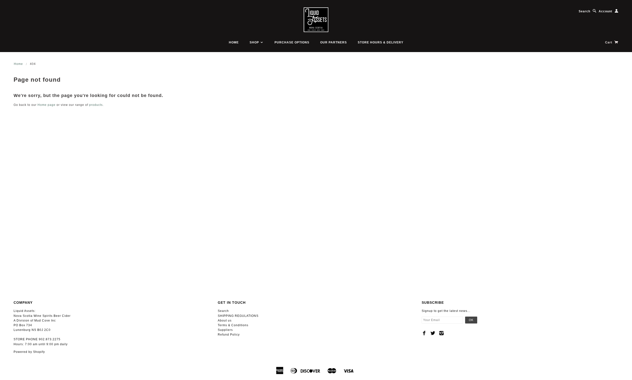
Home (234, 42)
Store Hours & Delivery (380, 42)
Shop (255, 42)
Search (584, 11)
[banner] (316, 19)
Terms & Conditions (233, 325)
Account (605, 11)
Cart (609, 42)
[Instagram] (441, 333)
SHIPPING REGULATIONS (238, 316)
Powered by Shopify (29, 352)
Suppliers (225, 330)
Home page (47, 105)
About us (225, 320)
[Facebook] (424, 333)
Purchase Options (292, 42)
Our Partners (333, 42)
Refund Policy (229, 334)
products (96, 105)
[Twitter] (432, 333)
